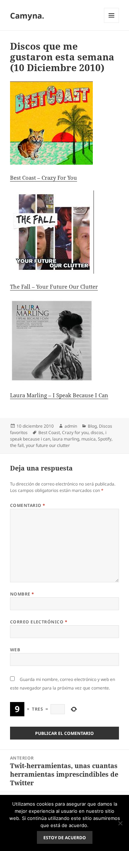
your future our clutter (48, 445)
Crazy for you (75, 432)
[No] (120, 823)
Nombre (22, 594)
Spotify (104, 439)
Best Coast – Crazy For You (43, 177)
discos (97, 432)
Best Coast (49, 432)
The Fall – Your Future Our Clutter (54, 286)
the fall (17, 445)
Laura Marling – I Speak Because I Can (59, 395)
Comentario (28, 505)
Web (15, 650)
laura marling (65, 439)
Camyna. (27, 15)
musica (88, 439)
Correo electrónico (39, 622)
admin (70, 426)
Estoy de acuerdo (64, 838)
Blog (92, 426)
